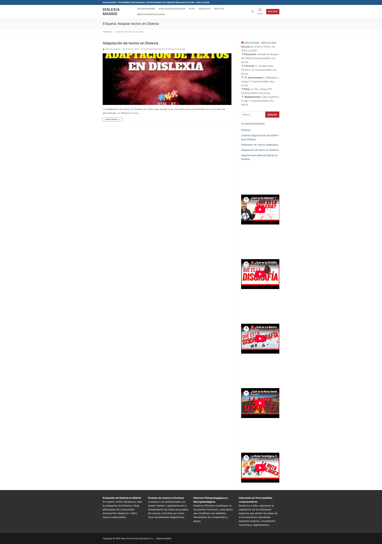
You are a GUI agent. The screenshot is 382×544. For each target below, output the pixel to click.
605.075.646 (252, 42)
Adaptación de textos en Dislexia (130, 43)
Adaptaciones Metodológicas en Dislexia (164, 49)
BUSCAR (272, 114)
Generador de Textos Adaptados (259, 144)
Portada (107, 32)
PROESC (246, 130)
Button (272, 11)
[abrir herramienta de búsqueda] (252, 11)
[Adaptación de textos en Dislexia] (167, 79)
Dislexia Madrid (111, 11)
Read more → (112, 119)
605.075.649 (269, 42)
